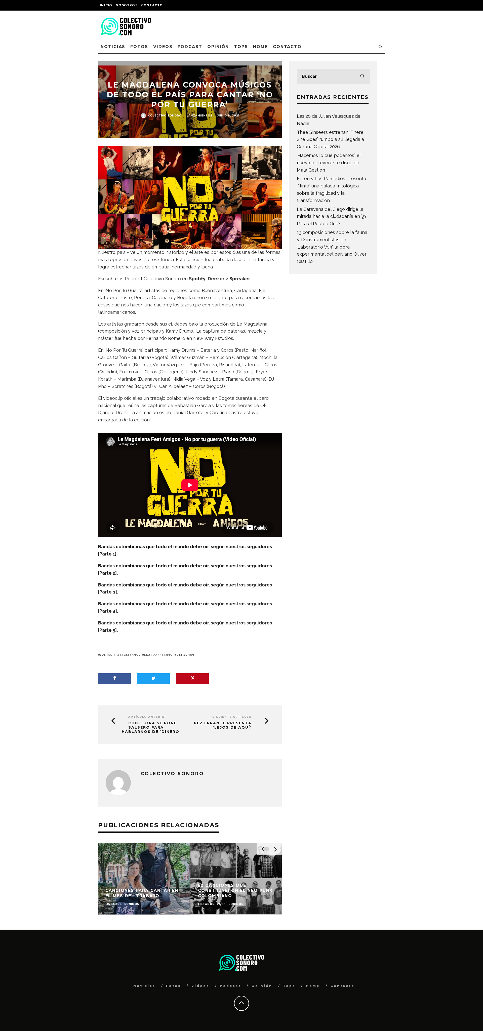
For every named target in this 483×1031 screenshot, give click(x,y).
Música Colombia (158, 655)
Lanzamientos (199, 115)
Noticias (113, 46)
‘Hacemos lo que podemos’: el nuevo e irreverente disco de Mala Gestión (328, 163)
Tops (241, 46)
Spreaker (239, 278)
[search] (362, 76)
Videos (163, 46)
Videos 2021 (185, 655)
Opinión (218, 46)
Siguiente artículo (232, 717)
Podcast (190, 46)
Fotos (139, 46)
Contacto (152, 5)
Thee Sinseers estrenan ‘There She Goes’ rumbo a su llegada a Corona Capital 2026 (330, 139)
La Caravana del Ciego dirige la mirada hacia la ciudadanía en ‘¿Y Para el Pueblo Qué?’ (332, 216)
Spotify (197, 278)
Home (260, 46)
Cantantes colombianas (120, 655)
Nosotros (127, 5)
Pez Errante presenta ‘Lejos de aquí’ (223, 725)
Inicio (106, 5)
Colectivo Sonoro (165, 115)
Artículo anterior (147, 717)
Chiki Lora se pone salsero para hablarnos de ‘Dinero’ (151, 727)
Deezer (216, 278)
